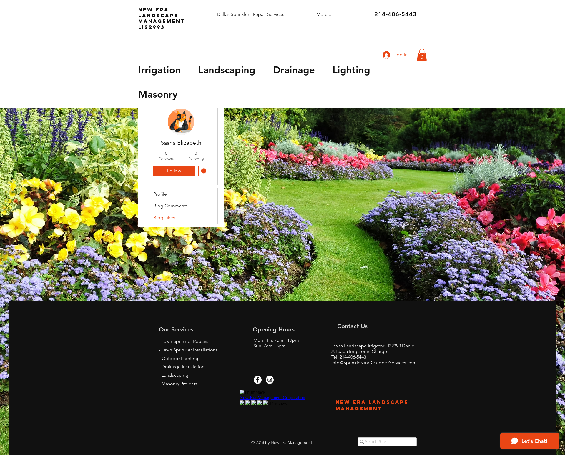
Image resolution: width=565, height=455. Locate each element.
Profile (160, 194)
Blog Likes (164, 217)
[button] (422, 55)
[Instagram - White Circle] (270, 380)
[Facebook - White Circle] (258, 380)
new (145, 9)
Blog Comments (170, 206)
